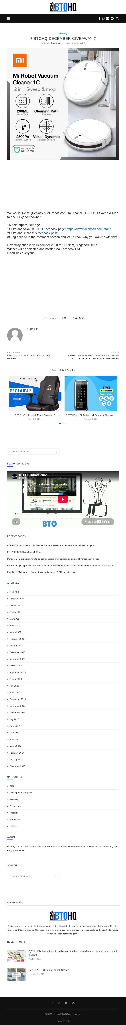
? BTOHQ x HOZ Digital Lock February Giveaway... (91, 415)
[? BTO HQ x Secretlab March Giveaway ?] (35, 393)
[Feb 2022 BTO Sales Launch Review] (16, 974)
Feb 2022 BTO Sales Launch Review (25, 552)
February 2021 (17, 639)
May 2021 (14, 619)
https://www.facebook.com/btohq (89, 229)
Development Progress (21, 792)
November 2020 (17, 659)
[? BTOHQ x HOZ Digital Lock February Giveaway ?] (91, 393)
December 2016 (17, 766)
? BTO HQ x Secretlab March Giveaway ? (35, 415)
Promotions (15, 806)
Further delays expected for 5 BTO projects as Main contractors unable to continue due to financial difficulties (60, 565)
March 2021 (15, 632)
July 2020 (14, 686)
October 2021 (16, 605)
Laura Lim (56, 43)
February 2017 (17, 753)
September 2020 (18, 672)
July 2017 (14, 719)
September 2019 (18, 699)
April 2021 (14, 625)
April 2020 (14, 692)
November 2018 (17, 706)
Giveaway (63, 33)
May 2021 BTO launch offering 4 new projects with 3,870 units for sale (41, 572)
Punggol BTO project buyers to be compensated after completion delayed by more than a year (53, 559)
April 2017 (14, 739)
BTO (12, 786)
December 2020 (17, 652)
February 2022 (17, 598)
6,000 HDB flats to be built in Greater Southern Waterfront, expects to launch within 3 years (51, 545)
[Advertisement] (63, 185)
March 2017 (15, 746)
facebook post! (48, 233)
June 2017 (15, 726)
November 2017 (17, 712)
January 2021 (16, 645)
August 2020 (16, 679)
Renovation (15, 819)
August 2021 (16, 612)
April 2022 (14, 592)
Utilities (13, 826)
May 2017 (14, 732)
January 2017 (16, 759)
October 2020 (16, 665)
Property (14, 813)
